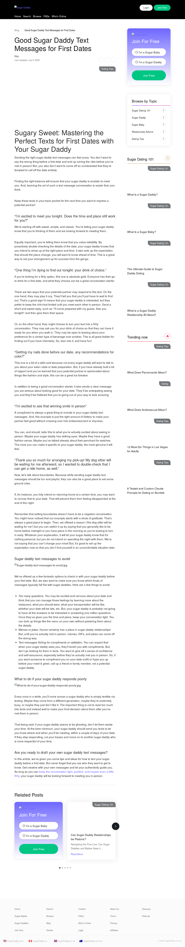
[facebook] (149, 941)
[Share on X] (107, 59)
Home (17, 16)
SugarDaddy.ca (39, 940)
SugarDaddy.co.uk (66, 940)
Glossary (146, 908)
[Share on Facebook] (101, 59)
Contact (82, 908)
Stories (49, 930)
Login (146, 7)
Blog (16, 30)
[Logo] (22, 8)
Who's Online (59, 16)
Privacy (113, 923)
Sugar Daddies (21, 923)
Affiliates (114, 930)
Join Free (38, 849)
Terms (113, 915)
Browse (37, 16)
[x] (154, 941)
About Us (114, 908)
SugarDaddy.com (15, 940)
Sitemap (146, 915)
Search (27, 16)
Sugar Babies (20, 915)
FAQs (46, 16)
